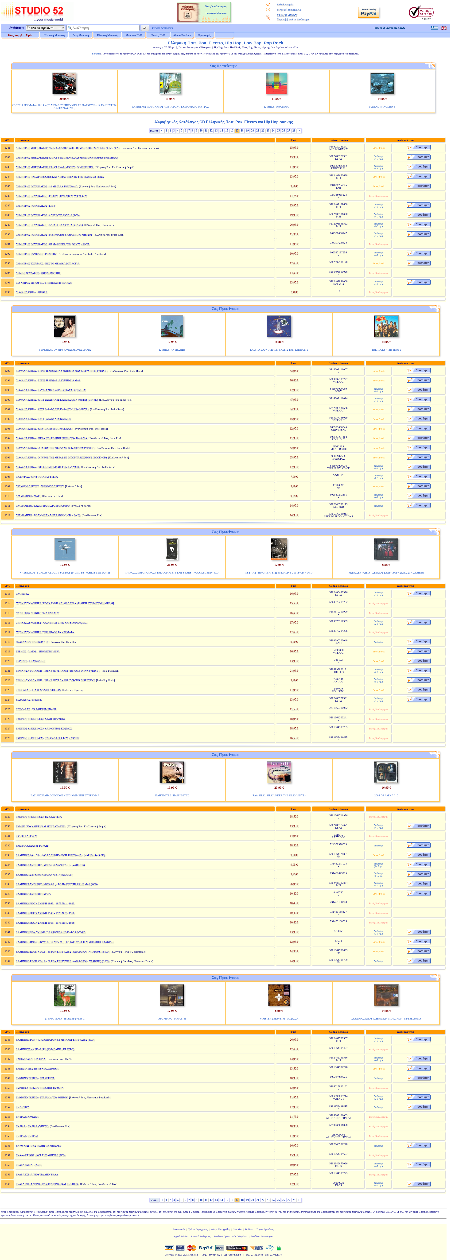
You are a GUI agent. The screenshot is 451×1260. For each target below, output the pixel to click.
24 (273, 130)
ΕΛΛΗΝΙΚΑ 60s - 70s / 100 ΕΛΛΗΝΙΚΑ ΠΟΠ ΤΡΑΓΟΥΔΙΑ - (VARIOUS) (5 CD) (60, 855)
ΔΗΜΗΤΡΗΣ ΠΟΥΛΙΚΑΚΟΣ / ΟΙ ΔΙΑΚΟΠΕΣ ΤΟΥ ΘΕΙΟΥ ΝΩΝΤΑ (52, 244)
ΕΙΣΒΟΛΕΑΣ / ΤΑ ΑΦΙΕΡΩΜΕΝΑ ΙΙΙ (36, 709)
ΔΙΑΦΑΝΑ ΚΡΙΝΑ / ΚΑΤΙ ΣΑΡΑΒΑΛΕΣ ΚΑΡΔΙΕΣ (43, 419)
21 (258, 130)
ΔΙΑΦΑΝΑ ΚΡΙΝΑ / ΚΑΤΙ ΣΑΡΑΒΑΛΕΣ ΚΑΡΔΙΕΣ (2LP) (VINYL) (52, 409)
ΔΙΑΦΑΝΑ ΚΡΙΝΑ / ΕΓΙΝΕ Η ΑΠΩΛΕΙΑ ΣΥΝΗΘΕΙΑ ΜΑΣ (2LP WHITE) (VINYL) (61, 370)
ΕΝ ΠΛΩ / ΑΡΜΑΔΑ (27, 1116)
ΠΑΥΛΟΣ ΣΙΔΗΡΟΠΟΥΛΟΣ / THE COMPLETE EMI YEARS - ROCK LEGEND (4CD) (172, 572)
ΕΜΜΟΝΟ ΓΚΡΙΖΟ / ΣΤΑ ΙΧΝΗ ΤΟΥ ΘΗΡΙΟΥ (42, 1097)
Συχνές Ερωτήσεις (265, 1229)
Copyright (169, 1254)
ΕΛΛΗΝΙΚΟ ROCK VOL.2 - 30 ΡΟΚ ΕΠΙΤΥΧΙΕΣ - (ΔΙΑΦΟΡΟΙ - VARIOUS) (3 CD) (62, 961)
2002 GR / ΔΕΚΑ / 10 (386, 795)
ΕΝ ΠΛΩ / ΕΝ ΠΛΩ (27, 1136)
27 (289, 130)
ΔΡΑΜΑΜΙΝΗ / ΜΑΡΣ (28, 496)
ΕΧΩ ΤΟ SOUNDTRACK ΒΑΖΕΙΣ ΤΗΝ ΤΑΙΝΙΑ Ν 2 (279, 349)
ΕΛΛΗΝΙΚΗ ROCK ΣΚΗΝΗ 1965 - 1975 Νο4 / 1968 (45, 922)
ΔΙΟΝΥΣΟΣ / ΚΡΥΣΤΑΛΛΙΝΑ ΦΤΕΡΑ (37, 476)
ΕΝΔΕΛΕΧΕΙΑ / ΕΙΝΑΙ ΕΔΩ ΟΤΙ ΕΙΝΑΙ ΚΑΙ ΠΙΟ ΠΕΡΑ (47, 1184)
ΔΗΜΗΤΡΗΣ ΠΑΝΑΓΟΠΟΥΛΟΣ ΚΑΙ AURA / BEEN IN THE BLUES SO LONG (60, 176)
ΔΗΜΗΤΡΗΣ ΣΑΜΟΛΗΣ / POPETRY (36, 253)
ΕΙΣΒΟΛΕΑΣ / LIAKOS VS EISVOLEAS (38, 690)
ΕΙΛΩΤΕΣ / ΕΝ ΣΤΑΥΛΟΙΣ (30, 661)
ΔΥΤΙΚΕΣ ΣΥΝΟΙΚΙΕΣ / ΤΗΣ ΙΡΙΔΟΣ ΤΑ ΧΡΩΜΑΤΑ (45, 632)
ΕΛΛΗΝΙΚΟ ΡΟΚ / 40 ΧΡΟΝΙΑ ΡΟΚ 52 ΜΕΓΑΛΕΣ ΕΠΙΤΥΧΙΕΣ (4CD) (55, 1039)
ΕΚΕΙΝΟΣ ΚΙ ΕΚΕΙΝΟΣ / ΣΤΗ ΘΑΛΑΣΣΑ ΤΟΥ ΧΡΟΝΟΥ (47, 738)
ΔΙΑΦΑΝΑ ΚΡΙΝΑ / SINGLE (31, 292)
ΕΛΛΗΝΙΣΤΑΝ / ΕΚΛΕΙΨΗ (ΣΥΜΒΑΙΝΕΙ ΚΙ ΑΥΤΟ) (45, 1049)
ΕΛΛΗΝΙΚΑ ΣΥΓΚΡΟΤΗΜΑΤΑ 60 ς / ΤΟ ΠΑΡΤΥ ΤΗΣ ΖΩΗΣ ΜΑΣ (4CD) (57, 884)
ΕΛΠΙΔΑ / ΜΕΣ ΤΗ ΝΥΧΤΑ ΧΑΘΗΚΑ (37, 1068)
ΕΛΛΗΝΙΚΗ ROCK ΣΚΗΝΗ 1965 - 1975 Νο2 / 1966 (45, 913)
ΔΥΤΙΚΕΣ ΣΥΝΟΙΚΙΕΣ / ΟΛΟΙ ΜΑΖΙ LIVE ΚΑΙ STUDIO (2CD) (51, 622)
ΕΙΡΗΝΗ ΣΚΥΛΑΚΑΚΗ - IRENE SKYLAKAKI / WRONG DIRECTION (55, 680)
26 (283, 130)
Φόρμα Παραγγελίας (220, 1229)
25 (278, 130)
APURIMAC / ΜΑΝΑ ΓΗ (172, 1018)
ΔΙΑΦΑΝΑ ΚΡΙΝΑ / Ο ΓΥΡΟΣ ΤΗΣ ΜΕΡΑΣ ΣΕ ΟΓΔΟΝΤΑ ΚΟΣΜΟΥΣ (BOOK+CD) (61, 457)
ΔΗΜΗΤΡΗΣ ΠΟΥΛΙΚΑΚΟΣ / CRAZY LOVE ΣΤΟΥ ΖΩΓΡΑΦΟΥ (51, 196)
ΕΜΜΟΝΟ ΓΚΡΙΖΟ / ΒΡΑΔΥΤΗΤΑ (35, 1078)
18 (242, 130)
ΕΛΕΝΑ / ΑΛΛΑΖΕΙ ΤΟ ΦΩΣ (32, 845)
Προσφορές (204, 35)
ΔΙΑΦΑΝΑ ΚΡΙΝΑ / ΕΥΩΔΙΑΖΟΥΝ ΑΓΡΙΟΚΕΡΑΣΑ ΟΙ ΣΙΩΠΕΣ (51, 390)
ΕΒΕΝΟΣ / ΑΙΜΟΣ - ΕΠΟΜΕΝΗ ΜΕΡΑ (37, 651)
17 (237, 130)
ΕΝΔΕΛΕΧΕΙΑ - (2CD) (28, 1164)
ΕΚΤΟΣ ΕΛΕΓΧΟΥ (26, 836)
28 (294, 130)
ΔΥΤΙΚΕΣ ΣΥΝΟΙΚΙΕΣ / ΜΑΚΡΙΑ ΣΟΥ (37, 613)
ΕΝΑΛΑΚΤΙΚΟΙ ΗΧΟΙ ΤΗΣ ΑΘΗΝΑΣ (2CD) (41, 1155)
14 (221, 130)
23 (268, 130)
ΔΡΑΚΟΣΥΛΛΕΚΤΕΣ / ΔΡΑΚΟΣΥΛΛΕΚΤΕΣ (40, 486)
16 (232, 130)
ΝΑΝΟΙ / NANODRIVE (382, 106)
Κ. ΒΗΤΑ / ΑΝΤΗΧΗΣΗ (172, 349)
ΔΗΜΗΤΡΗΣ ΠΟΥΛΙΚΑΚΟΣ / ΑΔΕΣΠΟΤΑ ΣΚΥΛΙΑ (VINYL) (49, 225)
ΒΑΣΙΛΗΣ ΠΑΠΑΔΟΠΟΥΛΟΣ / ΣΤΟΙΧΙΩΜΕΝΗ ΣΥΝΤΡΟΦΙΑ (65, 795)
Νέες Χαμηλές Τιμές (20, 35)
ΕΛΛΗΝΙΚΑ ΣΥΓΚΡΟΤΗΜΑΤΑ (33, 893)
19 (247, 130)
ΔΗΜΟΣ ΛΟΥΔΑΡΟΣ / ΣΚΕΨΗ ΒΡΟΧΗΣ (38, 273)
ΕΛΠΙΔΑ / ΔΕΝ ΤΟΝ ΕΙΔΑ (30, 1059)
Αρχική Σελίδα (180, 1236)
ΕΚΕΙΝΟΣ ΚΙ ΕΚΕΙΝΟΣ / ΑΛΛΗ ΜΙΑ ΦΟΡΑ (40, 718)
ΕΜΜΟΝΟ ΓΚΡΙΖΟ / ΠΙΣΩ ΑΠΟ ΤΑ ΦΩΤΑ (39, 1087)
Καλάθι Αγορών (285, 4)
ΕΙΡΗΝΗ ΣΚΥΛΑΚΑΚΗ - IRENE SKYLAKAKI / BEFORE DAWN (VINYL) (57, 670)
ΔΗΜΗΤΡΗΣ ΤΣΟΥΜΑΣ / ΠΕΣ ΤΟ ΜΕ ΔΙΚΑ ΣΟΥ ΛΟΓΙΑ (47, 263)
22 (263, 130)
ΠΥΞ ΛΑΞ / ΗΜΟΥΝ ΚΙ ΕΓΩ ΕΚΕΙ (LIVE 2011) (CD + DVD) (279, 572)
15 (227, 130)
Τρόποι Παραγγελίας (198, 1229)
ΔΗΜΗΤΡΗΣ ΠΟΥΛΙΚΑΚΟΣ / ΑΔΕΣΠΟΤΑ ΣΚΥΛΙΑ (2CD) (48, 215)
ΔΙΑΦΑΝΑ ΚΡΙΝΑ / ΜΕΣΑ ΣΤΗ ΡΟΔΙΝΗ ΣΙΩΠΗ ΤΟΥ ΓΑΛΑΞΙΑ (51, 438)
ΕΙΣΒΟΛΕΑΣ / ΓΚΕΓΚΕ (29, 699)
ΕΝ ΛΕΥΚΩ (22, 1107)
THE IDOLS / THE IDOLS (386, 349)
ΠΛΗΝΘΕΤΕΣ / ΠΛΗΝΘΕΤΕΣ (172, 795)
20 (252, 130)
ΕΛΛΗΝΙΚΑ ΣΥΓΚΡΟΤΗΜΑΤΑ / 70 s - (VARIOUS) (44, 874)
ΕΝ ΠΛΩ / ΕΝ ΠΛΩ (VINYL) (32, 1126)
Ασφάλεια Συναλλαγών (262, 1236)
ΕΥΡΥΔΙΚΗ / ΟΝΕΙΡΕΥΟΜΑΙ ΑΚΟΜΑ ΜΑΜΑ (65, 349)
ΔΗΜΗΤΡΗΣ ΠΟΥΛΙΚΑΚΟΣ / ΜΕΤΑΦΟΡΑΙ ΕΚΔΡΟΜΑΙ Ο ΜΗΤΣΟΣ (170, 106)
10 (201, 130)
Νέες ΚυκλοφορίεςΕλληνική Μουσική (215, 9)
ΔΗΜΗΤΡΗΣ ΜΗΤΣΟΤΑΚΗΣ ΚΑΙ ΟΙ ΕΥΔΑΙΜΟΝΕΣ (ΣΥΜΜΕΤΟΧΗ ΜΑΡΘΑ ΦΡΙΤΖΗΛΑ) (67, 157)
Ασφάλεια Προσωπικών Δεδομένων (231, 1236)
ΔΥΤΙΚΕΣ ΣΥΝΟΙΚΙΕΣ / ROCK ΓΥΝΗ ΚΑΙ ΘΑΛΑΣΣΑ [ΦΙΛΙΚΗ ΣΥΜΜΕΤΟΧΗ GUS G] (65, 603)
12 (211, 130)
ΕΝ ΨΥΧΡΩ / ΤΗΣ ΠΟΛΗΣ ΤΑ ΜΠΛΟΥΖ (38, 1145)
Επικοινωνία (294, 9)
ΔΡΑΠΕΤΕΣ (22, 593)
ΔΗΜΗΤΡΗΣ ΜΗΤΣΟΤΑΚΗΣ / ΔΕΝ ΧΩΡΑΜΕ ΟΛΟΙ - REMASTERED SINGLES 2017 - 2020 (67, 148)
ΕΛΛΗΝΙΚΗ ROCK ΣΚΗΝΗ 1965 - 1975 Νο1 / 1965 (45, 903)
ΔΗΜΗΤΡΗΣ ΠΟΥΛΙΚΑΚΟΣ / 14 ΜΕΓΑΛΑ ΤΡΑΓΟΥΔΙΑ (47, 186)
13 (216, 130)
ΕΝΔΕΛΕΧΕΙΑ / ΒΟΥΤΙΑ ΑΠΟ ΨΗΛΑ (37, 1174)
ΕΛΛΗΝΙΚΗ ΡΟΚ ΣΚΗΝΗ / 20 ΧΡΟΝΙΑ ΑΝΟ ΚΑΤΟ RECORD (50, 932)
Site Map (237, 1229)
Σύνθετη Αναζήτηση (162, 27)
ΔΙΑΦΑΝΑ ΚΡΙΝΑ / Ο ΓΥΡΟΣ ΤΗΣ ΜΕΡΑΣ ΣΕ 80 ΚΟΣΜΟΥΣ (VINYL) (55, 447)
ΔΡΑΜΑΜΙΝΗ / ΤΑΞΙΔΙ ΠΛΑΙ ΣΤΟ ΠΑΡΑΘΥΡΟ (43, 505)
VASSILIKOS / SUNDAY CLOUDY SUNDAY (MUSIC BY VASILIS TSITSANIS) (65, 572)
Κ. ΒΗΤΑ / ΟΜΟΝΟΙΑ (276, 106)
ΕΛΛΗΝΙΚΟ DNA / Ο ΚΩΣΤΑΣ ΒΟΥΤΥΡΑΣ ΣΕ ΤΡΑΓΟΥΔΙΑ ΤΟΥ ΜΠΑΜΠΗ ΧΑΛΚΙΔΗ (64, 942)
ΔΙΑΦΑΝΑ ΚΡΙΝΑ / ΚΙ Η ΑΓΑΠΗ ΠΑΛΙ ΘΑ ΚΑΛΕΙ (44, 428)
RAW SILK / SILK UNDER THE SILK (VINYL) (279, 795)
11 (206, 130)
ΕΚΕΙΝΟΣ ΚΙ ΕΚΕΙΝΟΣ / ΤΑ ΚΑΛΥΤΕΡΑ (39, 816)
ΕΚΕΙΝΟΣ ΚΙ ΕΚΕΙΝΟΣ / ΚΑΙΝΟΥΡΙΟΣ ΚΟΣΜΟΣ (44, 728)
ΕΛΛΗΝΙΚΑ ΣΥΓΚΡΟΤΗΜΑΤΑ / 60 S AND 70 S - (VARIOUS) (50, 865)
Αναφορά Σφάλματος (200, 1236)
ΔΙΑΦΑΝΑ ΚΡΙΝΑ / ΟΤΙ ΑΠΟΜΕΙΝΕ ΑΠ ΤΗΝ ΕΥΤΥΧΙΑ (48, 467)
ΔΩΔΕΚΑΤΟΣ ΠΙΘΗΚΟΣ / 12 (32, 641)
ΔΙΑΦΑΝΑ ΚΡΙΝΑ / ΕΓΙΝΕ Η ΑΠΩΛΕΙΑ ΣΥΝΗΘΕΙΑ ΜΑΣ (48, 380)
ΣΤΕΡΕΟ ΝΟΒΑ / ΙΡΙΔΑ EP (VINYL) (65, 1018)
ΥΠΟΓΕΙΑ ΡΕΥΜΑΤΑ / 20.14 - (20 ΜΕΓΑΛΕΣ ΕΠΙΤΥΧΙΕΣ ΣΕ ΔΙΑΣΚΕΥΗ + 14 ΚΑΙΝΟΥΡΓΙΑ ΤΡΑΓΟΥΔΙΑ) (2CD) (64, 106)
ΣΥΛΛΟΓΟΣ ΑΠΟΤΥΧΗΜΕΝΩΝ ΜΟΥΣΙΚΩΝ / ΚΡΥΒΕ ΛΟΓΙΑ (386, 1018)
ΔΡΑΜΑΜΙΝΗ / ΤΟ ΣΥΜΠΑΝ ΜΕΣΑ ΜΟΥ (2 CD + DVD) (48, 515)
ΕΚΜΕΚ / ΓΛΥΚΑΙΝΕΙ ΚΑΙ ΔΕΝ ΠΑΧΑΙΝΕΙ (40, 826)
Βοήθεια (281, 9)
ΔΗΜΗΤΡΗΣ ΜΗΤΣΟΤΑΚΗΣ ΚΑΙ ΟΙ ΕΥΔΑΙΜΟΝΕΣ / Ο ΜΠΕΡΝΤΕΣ (54, 167)
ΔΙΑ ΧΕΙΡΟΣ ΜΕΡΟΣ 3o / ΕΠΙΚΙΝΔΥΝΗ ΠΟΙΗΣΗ (44, 282)
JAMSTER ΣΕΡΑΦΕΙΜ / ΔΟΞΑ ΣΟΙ (279, 1018)
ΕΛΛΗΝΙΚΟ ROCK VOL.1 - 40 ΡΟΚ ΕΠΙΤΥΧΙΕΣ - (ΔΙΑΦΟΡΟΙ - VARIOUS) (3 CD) (62, 951)
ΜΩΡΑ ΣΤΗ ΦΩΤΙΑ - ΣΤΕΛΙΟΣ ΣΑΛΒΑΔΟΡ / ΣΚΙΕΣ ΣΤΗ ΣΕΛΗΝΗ (386, 572)
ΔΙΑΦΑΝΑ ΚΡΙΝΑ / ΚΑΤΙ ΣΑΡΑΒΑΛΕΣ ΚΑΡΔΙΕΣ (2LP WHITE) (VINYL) (57, 399)
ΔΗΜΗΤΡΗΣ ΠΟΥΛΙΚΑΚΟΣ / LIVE (35, 205)
